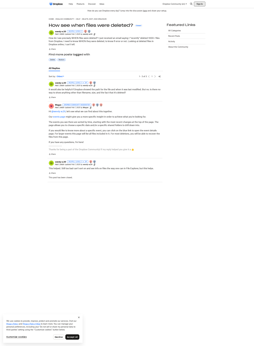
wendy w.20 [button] (60, 31)
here (145, 11)
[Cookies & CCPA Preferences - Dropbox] (43, 328)
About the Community (178, 47)
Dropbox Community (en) (174, 4)
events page (59, 116)
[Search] (191, 4)
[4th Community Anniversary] (85, 31)
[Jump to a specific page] (159, 76)
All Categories (174, 30)
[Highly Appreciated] (101, 105)
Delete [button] (52, 60)
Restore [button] (61, 60)
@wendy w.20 (58, 111)
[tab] (54, 68)
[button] (51, 32)
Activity (171, 41)
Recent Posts (174, 36)
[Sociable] (97, 105)
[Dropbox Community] (56, 4)
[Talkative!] (89, 31)
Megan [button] (58, 105)
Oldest (60, 76)
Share (52, 49)
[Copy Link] (94, 34)
